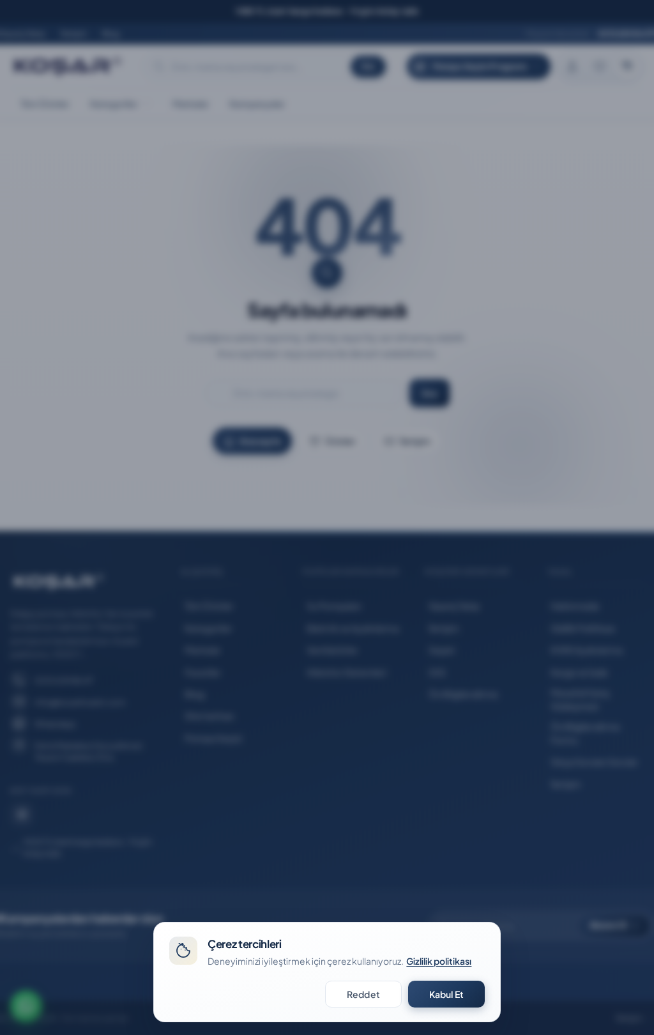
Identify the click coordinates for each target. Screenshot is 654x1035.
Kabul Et (446, 994)
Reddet (363, 994)
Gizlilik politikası (438, 961)
